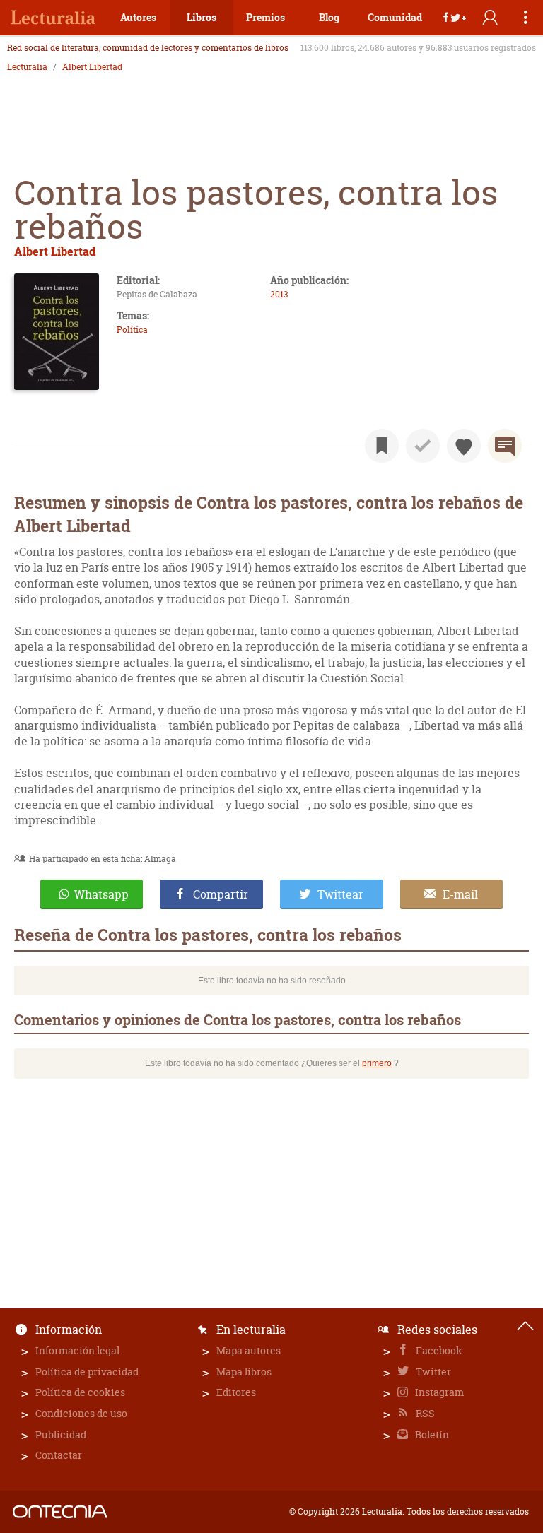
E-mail (460, 894)
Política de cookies (80, 1392)
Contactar (58, 1455)
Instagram (438, 1392)
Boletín (431, 1434)
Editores (236, 1392)
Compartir (220, 894)
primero (377, 1063)
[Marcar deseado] (464, 446)
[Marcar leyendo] (382, 446)
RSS (424, 1413)
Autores (138, 17)
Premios (265, 17)
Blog (329, 17)
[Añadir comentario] (505, 446)
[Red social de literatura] (53, 17)
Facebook (438, 1350)
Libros (201, 17)
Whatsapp (101, 894)
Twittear (340, 894)
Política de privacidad (87, 1371)
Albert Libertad (92, 67)
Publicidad (60, 1434)
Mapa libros (244, 1371)
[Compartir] (454, 17)
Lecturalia (27, 67)
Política (132, 330)
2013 (279, 294)
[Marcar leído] (423, 446)
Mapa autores (248, 1350)
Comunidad (395, 17)
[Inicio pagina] (525, 1326)
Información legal (77, 1350)
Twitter (432, 1371)
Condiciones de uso (81, 1413)
